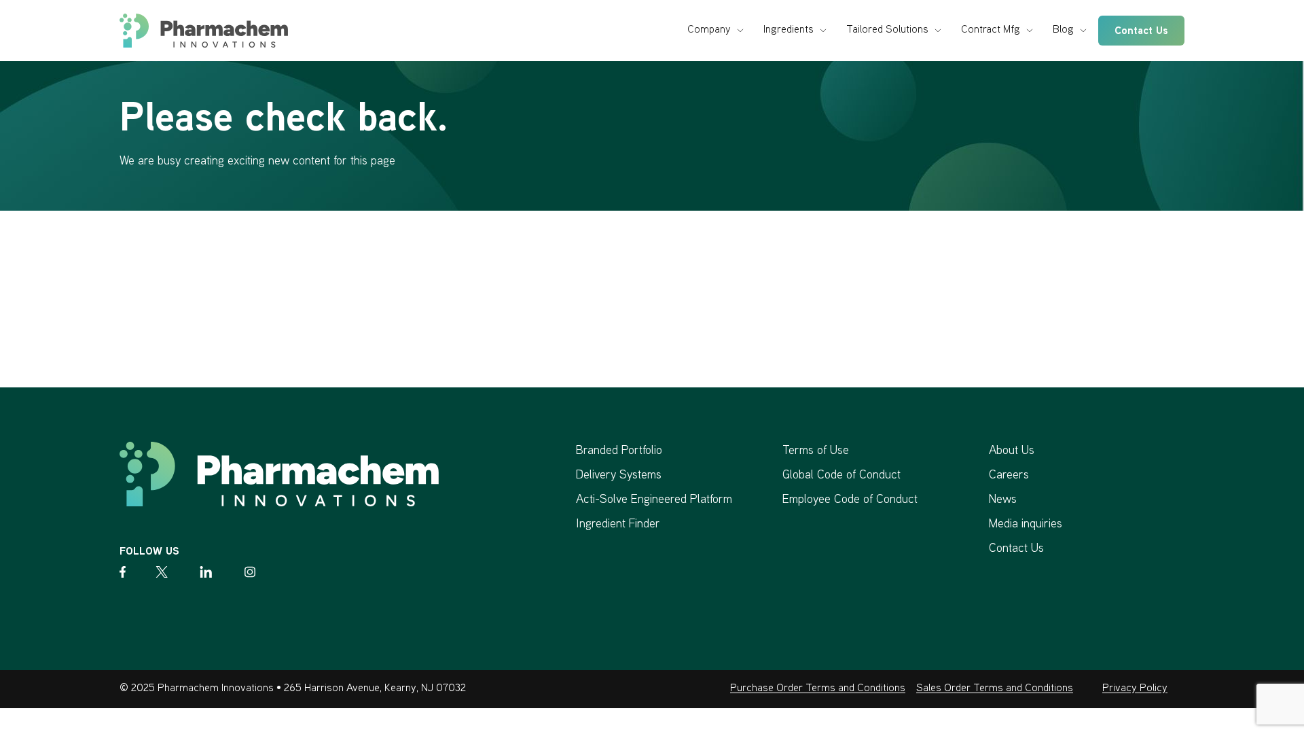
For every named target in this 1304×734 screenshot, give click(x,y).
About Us (1011, 451)
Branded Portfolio (619, 451)
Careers (1009, 475)
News (1003, 500)
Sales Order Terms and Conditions (994, 689)
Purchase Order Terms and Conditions (817, 689)
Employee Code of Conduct (850, 500)
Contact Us (1141, 32)
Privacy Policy (1134, 689)
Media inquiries (1025, 524)
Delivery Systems (619, 475)
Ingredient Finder (618, 524)
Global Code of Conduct (841, 475)
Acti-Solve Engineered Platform (654, 500)
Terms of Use (815, 451)
